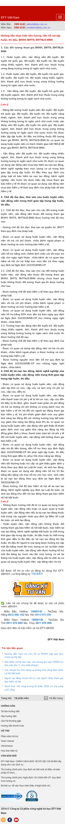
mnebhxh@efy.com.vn (38, 27)
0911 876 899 (43, 623)
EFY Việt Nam (10, 17)
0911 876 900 (14, 623)
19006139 (37, 620)
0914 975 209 (43, 615)
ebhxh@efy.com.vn (37, 24)
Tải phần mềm (21, 698)
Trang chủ (6, 698)
